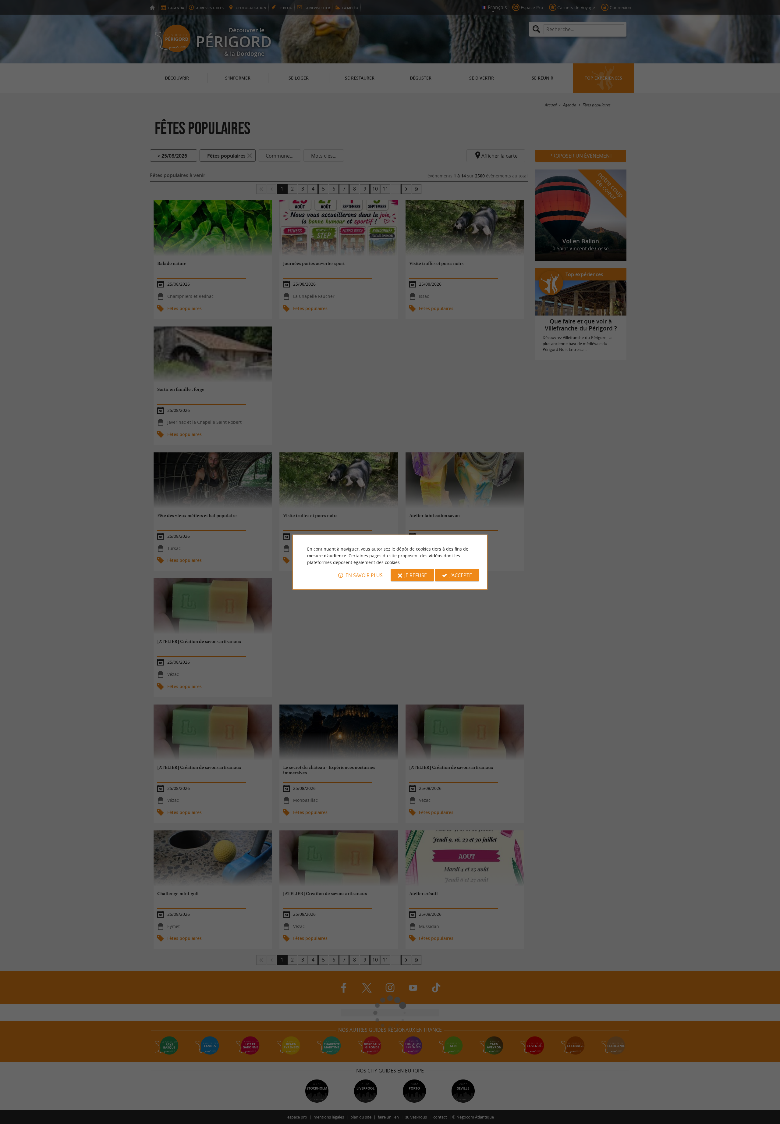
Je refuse (415, 575)
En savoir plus (364, 575)
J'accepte (460, 575)
